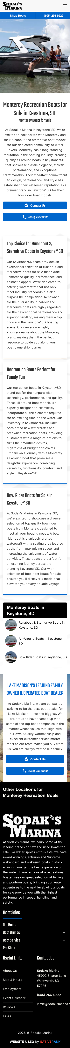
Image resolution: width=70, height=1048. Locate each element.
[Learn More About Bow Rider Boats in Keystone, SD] (35, 657)
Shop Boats (18, 15)
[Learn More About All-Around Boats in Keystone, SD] (35, 641)
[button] (65, 6)
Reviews (9, 1007)
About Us (10, 970)
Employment (12, 989)
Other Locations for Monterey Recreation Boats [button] (31, 792)
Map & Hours (12, 980)
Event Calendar (14, 998)
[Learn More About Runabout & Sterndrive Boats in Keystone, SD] (35, 625)
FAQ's (7, 1016)
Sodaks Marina (48, 970)
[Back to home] (12, 6)
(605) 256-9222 (49, 995)
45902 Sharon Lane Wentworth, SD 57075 (51, 981)
